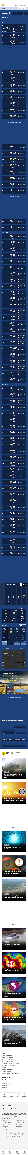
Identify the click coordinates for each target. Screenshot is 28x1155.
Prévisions (21, 8)
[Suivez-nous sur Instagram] (7, 1109)
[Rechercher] (16, 5)
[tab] (21, 584)
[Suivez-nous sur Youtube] (11, 1109)
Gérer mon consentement (9, 1065)
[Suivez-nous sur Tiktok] (15, 1109)
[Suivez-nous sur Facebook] (3, 1109)
